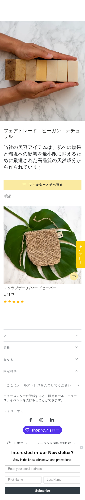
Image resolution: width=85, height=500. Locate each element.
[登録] (78, 385)
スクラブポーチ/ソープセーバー (30, 288)
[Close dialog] (82, 448)
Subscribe (42, 490)
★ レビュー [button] (80, 254)
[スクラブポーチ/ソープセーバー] (42, 245)
